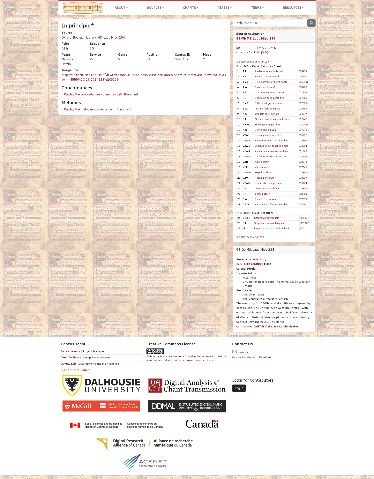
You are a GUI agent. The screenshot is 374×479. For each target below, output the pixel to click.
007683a (303, 103)
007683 (303, 97)
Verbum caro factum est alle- (271, 204)
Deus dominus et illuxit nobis (271, 81)
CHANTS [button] (189, 8)
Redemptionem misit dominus (272, 140)
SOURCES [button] (154, 8)
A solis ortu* (262, 161)
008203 (303, 87)
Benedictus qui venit (266, 129)
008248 (303, 161)
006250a (303, 81)
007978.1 (304, 129)
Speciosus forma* (265, 87)
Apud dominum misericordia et (272, 151)
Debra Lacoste (70, 351)
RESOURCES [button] (292, 8)
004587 (303, 140)
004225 (303, 71)
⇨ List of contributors (75, 370)
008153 (303, 108)
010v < (262, 48)
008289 (303, 193)
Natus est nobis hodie (267, 188)
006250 (303, 76)
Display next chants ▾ (250, 237)
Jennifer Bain (70, 357)
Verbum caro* (262, 167)
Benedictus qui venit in (267, 76)
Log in (239, 388)
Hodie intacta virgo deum (269, 183)
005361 (303, 204)
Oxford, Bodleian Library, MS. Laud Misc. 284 (93, 37)
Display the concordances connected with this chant (101, 94)
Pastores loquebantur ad (269, 71)
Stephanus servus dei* (266, 217)
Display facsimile (253, 52)
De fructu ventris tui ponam (270, 156)
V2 (92, 59)
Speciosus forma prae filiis (269, 97)
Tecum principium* (265, 177)
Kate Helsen (250, 277)
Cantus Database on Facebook (251, 357)
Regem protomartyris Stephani (271, 228)
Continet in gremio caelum (270, 92)
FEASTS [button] (223, 8)
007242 (303, 119)
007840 (303, 167)
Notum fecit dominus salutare (272, 119)
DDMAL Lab (68, 363)
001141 (304, 228)
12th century (252, 264)
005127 (303, 135)
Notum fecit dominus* (267, 108)
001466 (303, 151)
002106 (303, 156)
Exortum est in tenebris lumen (271, 145)
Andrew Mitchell (253, 294)
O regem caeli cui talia (267, 113)
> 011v (272, 48)
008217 (303, 177)
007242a (303, 124)
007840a (181, 59)
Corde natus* (262, 193)
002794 (303, 145)
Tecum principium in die (268, 135)
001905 (303, 92)
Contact (242, 352)
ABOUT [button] (120, 8)
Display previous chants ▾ (252, 61)
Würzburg (259, 259)
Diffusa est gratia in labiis (269, 103)
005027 (304, 217)
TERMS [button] (256, 8)
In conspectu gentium (267, 124)
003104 (303, 183)
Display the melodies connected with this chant (97, 109)
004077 (303, 113)
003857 (303, 188)
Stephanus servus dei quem (269, 223)
